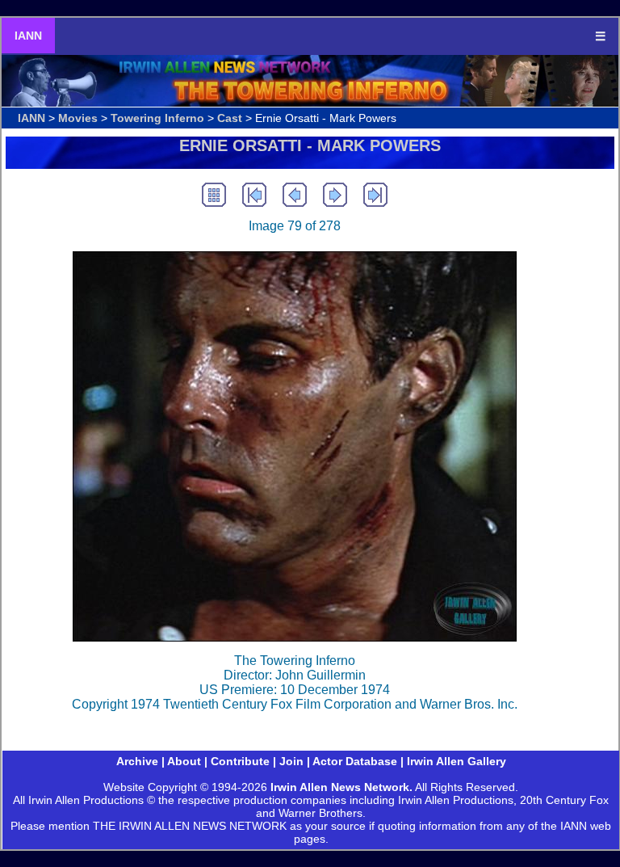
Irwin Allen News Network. (341, 787)
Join (291, 761)
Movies (78, 118)
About (184, 761)
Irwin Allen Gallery (456, 761)
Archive (137, 761)
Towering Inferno (157, 118)
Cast (229, 118)
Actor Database (354, 761)
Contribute (240, 761)
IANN (28, 35)
